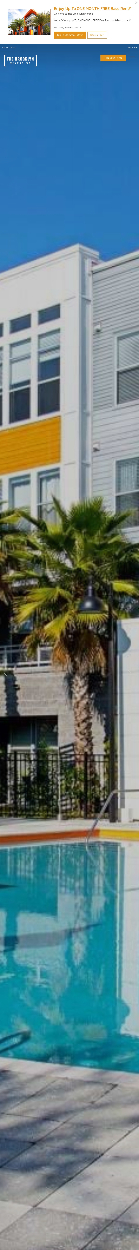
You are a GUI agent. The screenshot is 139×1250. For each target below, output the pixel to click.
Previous (5, 673)
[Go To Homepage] (20, 60)
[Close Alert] (136, 3)
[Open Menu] (132, 58)
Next (130, 673)
